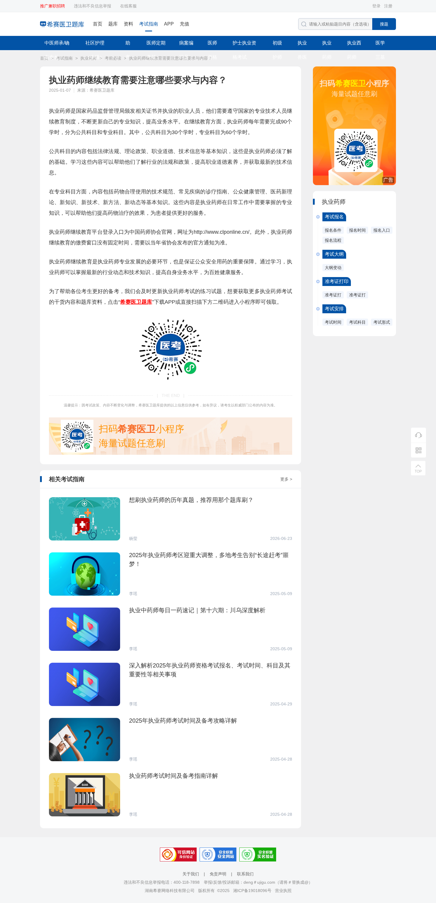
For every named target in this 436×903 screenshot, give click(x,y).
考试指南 (148, 23)
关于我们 (190, 874)
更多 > (286, 479)
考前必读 (113, 58)
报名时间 (357, 230)
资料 (128, 23)
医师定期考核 (156, 45)
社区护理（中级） (94, 45)
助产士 (127, 45)
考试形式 (381, 322)
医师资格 (212, 45)
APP (169, 23)
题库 (113, 23)
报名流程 (333, 240)
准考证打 (333, 294)
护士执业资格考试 (244, 45)
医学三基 (380, 45)
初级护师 (277, 45)
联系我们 (245, 874)
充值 (184, 23)
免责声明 (218, 874)
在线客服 (128, 6)
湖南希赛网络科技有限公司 (170, 890)
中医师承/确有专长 (56, 45)
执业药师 (327, 45)
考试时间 (333, 322)
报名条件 (333, 230)
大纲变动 (333, 267)
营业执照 (283, 890)
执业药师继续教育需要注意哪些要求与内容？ (170, 58)
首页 (97, 23)
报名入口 (381, 230)
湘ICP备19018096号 (252, 890)
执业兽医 (302, 45)
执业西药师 (354, 45)
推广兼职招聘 (52, 6)
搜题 (384, 24)
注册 (388, 6)
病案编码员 (186, 45)
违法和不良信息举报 (92, 6)
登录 (376, 6)
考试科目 (357, 322)
